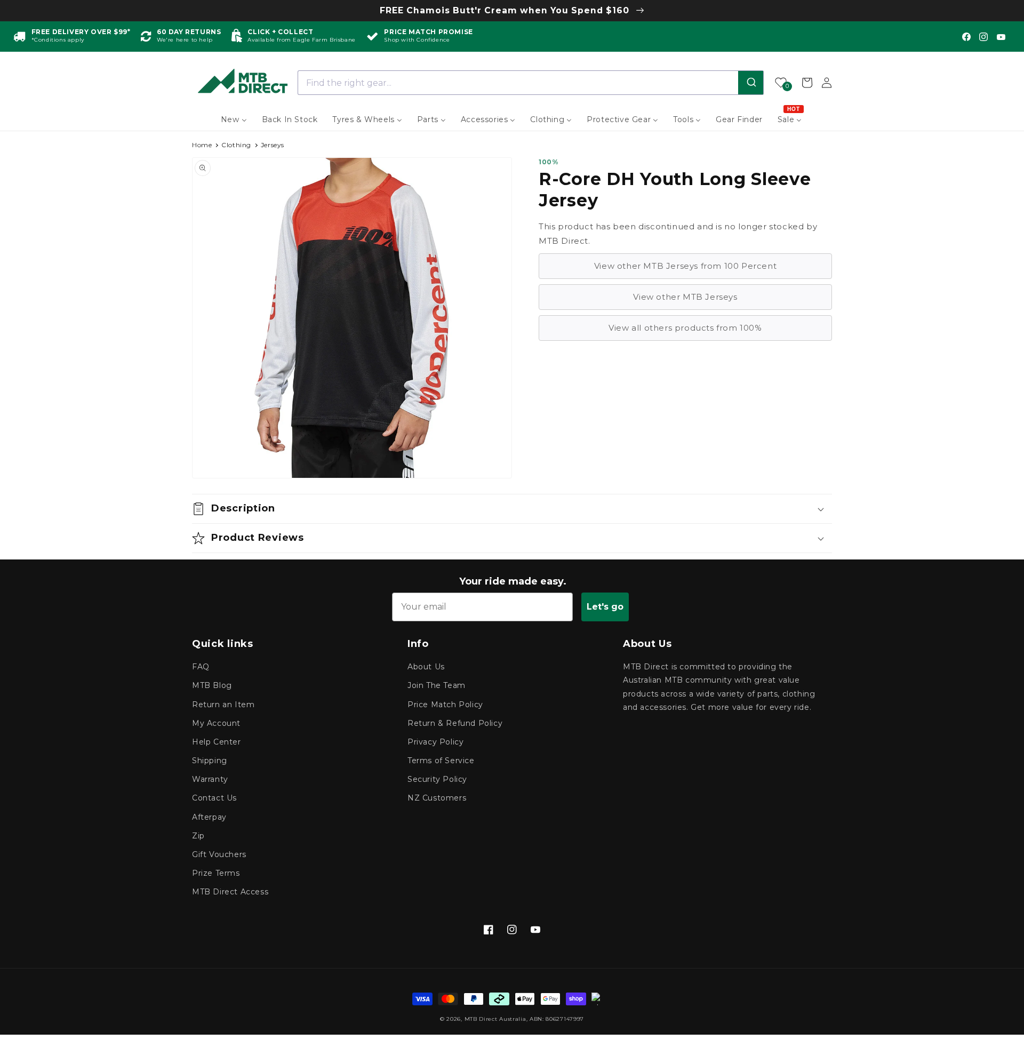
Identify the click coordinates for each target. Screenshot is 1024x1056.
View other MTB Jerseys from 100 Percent (685, 266)
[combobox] (531, 82)
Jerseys (272, 145)
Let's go (605, 607)
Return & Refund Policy (454, 723)
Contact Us (214, 798)
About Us (426, 666)
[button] (512, 508)
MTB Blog (212, 685)
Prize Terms (216, 873)
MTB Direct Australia (495, 1018)
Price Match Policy (445, 704)
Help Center (216, 742)
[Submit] (750, 82)
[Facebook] (966, 36)
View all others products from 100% (685, 328)
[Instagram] (983, 36)
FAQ (201, 666)
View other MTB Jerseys (685, 297)
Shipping (209, 760)
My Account (216, 723)
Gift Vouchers (219, 854)
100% (548, 162)
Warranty (210, 779)
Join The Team (436, 685)
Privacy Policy (435, 742)
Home (202, 145)
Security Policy (437, 779)
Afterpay (209, 817)
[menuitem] (233, 119)
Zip (198, 836)
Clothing (236, 145)
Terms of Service (441, 760)
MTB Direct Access (230, 892)
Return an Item (223, 704)
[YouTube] (1001, 36)
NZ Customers (436, 798)
